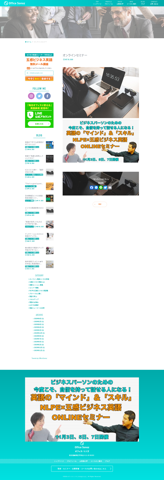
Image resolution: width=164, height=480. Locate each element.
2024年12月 (38, 333)
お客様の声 (120, 4)
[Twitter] (39, 96)
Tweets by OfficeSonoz (39, 358)
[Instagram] (31, 96)
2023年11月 (38, 350)
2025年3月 (37, 330)
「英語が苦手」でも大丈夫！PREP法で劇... (33, 223)
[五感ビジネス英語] (14, 3)
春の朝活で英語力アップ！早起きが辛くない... (34, 249)
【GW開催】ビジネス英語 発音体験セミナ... (34, 197)
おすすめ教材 (34, 305)
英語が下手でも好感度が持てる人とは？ (34, 143)
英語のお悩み (34, 302)
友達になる (39, 124)
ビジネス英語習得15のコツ (34, 209)
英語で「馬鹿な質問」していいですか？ (34, 157)
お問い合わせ (154, 4)
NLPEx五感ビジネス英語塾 (38, 290)
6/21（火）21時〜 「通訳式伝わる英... (34, 171)
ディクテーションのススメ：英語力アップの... (34, 235)
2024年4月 (37, 342)
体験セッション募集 (36, 285)
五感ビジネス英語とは (37, 282)
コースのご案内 (131, 4)
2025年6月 (37, 324)
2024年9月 (37, 336)
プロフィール (109, 4)
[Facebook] (47, 96)
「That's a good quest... (34, 183)
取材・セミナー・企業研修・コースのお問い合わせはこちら (82, 469)
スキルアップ (34, 299)
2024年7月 (37, 339)
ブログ (143, 4)
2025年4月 (37, 327)
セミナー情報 (34, 288)
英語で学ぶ (33, 296)
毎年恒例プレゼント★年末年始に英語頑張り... (34, 262)
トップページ (97, 4)
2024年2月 (37, 344)
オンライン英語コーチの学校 (39, 279)
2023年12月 (38, 347)
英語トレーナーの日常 (37, 308)
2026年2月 (37, 321)
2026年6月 (37, 318)
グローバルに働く (35, 293)
